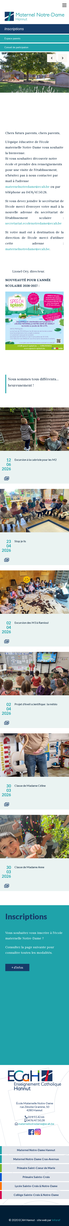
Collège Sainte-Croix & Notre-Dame (36, 1194)
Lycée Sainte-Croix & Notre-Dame (36, 1186)
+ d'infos (17, 967)
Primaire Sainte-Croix (36, 1177)
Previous (51, 58)
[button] (59, 5)
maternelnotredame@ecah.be (27, 187)
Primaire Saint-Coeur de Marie (36, 1167)
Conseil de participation (16, 47)
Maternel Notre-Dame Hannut (36, 1150)
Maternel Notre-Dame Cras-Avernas (36, 1159)
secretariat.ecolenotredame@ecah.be (33, 223)
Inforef (56, 1220)
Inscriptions (14, 29)
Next (62, 58)
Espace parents (12, 38)
